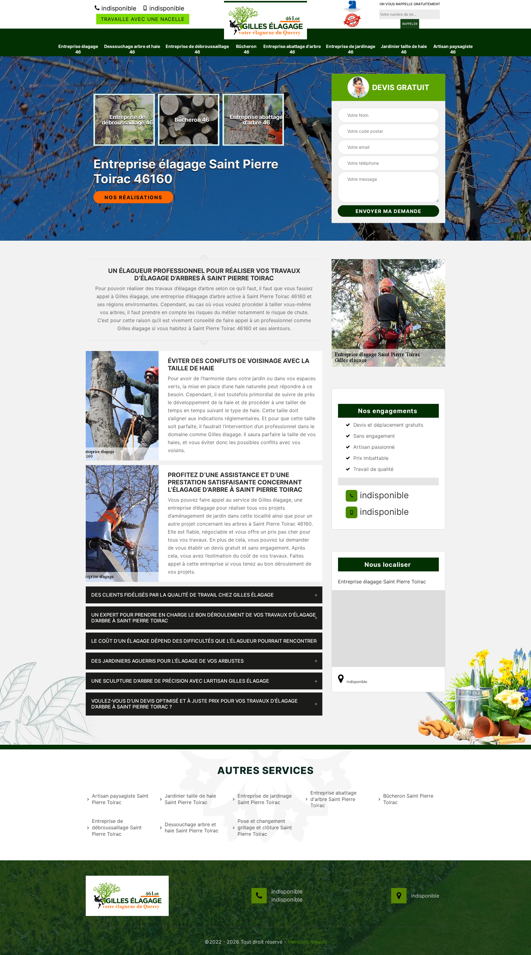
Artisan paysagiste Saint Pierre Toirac (120, 799)
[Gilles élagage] (265, 20)
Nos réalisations (133, 197)
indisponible (118, 8)
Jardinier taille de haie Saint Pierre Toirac (190, 799)
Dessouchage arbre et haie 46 (132, 49)
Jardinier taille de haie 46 (404, 49)
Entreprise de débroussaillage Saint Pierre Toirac (117, 827)
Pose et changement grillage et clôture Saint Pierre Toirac (265, 827)
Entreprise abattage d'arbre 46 (292, 49)
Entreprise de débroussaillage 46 (197, 49)
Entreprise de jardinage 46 (350, 49)
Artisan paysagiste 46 (453, 49)
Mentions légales (307, 942)
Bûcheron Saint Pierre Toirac (408, 799)
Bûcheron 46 (246, 49)
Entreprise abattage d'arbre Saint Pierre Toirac (333, 799)
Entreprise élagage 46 (78, 49)
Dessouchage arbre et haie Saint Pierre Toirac (191, 827)
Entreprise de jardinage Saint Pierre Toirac (265, 799)
